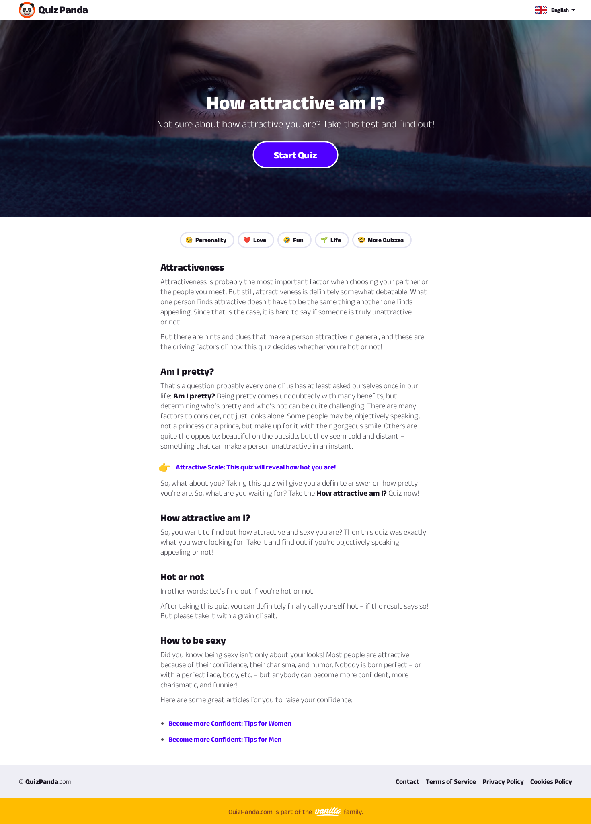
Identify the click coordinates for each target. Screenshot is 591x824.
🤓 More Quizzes (381, 239)
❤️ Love (254, 239)
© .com (45, 781)
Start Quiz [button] (295, 155)
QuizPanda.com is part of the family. (295, 811)
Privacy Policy (503, 781)
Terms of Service (451, 781)
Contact (407, 781)
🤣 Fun (293, 239)
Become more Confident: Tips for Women (229, 723)
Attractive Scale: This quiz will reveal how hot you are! (256, 467)
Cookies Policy (551, 781)
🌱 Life (330, 239)
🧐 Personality (205, 239)
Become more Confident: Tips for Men (225, 739)
